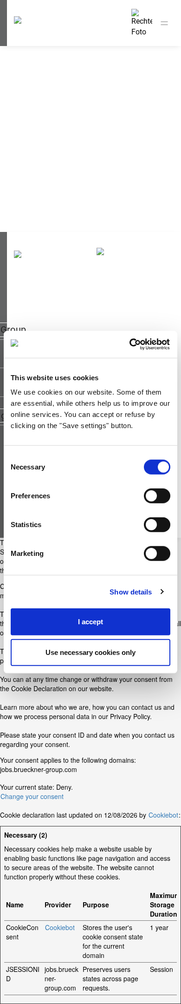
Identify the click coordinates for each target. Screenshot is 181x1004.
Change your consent (32, 796)
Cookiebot (163, 814)
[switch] (157, 496)
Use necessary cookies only (90, 652)
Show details (131, 591)
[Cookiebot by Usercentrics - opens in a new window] (130, 344)
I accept (90, 622)
